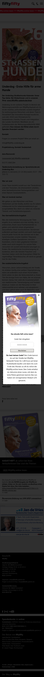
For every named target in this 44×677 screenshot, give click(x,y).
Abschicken (22, 351)
